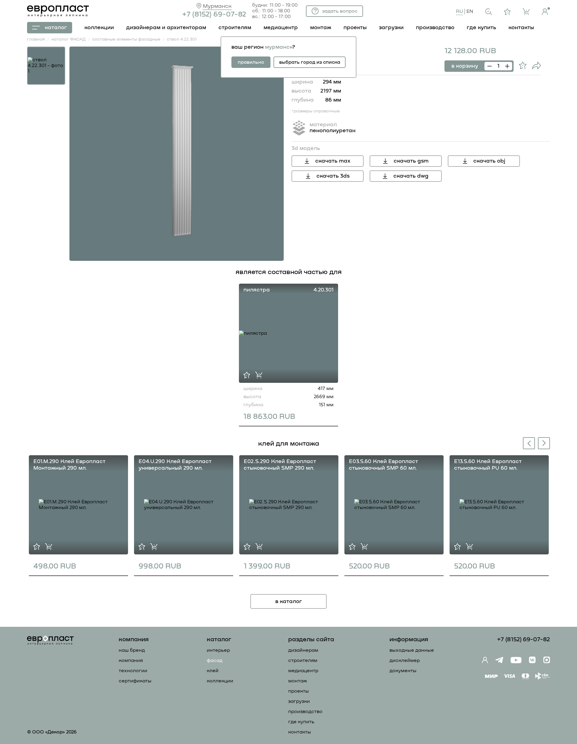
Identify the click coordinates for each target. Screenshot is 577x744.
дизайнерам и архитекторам (166, 27)
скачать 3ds (333, 176)
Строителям (302, 660)
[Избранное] (507, 11)
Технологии (133, 670)
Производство (305, 711)
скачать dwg (411, 176)
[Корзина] (526, 11)
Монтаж (297, 680)
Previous (528, 444)
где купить (481, 27)
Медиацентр (281, 27)
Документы (403, 670)
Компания (131, 660)
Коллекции (220, 680)
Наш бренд (132, 650)
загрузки (391, 27)
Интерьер (218, 650)
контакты (521, 27)
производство (435, 27)
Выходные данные (411, 650)
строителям (234, 27)
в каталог (288, 601)
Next (544, 443)
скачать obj (489, 161)
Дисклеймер (404, 660)
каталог (56, 27)
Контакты (299, 732)
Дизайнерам (303, 650)
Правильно (251, 62)
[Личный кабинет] (546, 11)
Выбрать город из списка (309, 62)
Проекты (298, 691)
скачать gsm (411, 161)
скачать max (332, 161)
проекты (355, 27)
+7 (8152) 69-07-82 (214, 14)
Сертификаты (135, 680)
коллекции (99, 27)
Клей (212, 670)
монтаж (320, 27)
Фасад (214, 660)
